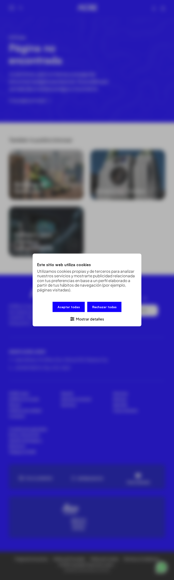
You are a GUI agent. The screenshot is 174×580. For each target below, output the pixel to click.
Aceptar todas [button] (69, 307)
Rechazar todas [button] (104, 307)
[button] (87, 319)
